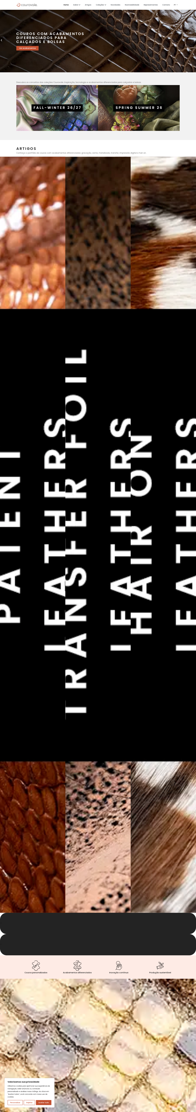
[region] (29, 1092)
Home (66, 5)
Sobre (75, 5)
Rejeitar (29, 1102)
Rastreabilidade (132, 5)
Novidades (115, 5)
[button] (1, 40)
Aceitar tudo (43, 1102)
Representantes (151, 5)
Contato (166, 5)
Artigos (88, 5)
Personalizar (15, 1102)
